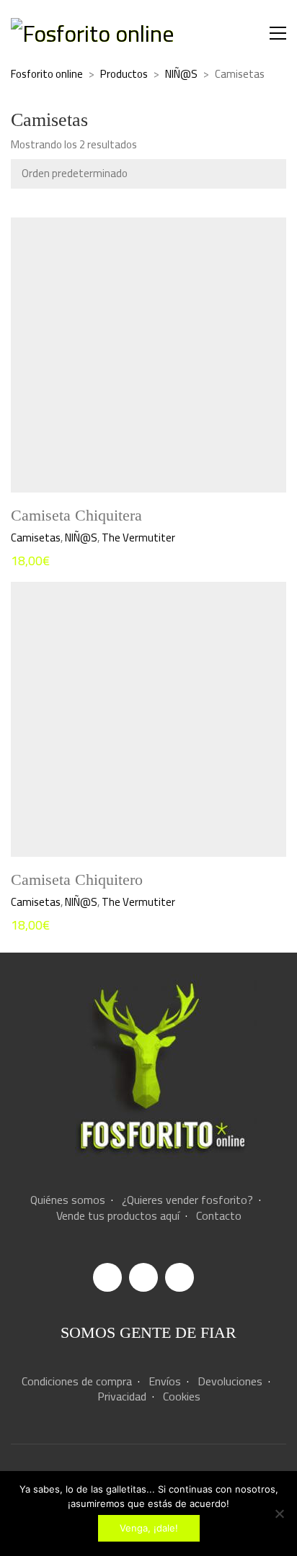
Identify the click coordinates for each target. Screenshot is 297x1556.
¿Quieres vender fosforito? (187, 1200)
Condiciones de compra (77, 1381)
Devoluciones (230, 1381)
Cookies (181, 1396)
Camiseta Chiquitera (76, 515)
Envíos (164, 1381)
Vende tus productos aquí (117, 1215)
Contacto (218, 1215)
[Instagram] (143, 1277)
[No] (279, 1513)
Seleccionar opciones (58, 537)
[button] (278, 33)
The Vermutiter (138, 538)
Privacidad (121, 1396)
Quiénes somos (67, 1200)
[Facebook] (107, 1277)
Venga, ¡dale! (149, 1528)
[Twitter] (179, 1277)
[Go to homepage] (92, 33)
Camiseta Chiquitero (77, 880)
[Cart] (247, 33)
